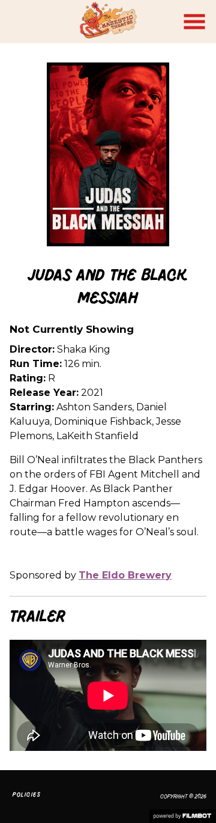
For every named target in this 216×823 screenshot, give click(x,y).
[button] (194, 21)
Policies (27, 794)
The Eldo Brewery (125, 575)
